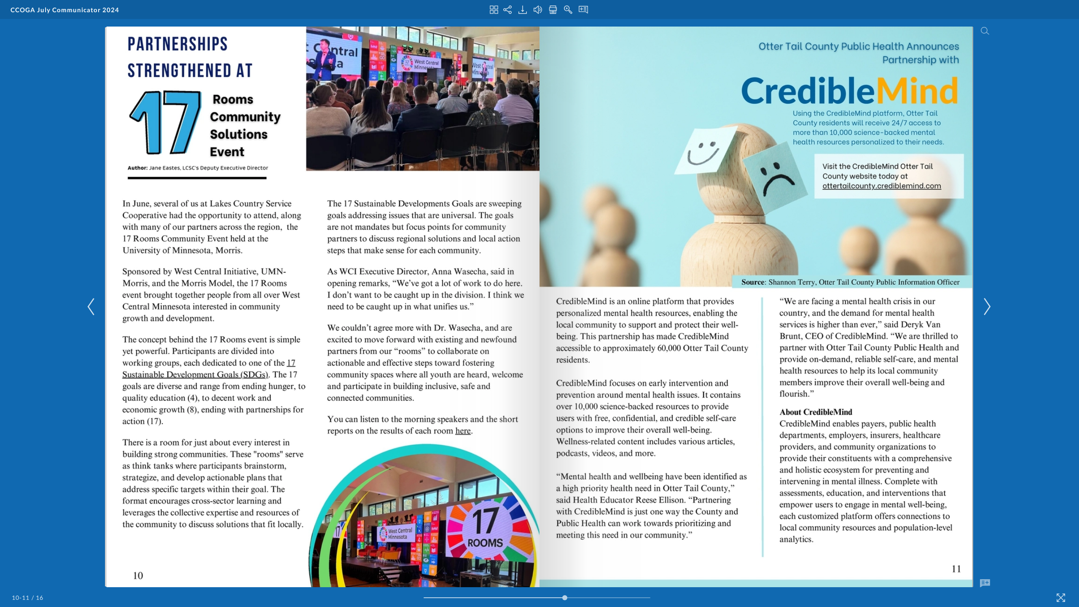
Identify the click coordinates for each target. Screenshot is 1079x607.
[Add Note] (985, 583)
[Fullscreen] (1061, 598)
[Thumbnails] (494, 10)
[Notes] (583, 10)
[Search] (985, 30)
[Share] (507, 10)
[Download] (523, 10)
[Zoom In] (568, 10)
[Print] (553, 10)
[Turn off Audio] (538, 10)
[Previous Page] (92, 306)
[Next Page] (985, 306)
